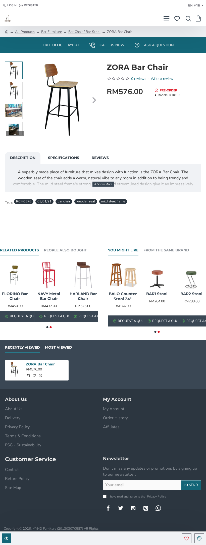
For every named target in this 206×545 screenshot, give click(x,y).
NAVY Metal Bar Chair (48, 296)
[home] (7, 31)
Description (22, 157)
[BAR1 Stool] (157, 275)
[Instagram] (133, 508)
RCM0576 (23, 201)
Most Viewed (58, 347)
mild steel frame (113, 201)
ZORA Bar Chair (40, 364)
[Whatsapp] (158, 508)
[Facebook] (108, 508)
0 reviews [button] (138, 78)
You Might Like (123, 250)
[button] (30, 100)
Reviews (100, 157)
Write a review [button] (162, 78)
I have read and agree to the (137, 497)
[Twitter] (121, 508)
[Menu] (166, 18)
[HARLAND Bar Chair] (83, 275)
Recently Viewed (22, 347)
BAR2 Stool (191, 293)
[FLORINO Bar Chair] (14, 275)
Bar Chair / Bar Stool (84, 31)
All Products (25, 31)
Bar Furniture (51, 31)
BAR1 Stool (157, 293)
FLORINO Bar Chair (15, 296)
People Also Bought (65, 250)
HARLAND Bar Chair (83, 296)
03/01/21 (44, 201)
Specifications (63, 157)
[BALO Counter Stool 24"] (122, 275)
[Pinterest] (146, 508)
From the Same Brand (166, 250)
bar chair (64, 201)
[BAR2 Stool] (191, 275)
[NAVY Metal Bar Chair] (48, 275)
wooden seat (85, 201)
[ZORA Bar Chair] (14, 369)
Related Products (19, 250)
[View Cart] (199, 18)
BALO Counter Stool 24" (123, 296)
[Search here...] (187, 18)
